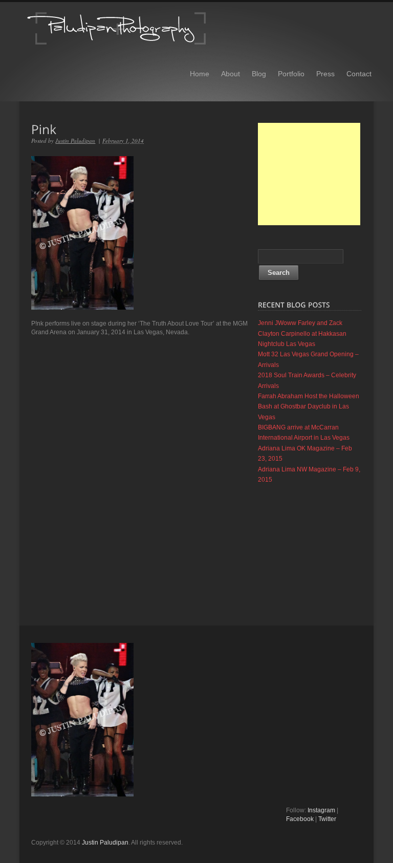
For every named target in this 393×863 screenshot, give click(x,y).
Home (199, 74)
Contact (359, 74)
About (230, 74)
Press (325, 74)
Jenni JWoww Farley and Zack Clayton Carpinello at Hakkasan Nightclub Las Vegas (302, 333)
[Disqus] (139, 472)
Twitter (327, 819)
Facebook (300, 819)
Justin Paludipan (75, 140)
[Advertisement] (309, 174)
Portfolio (291, 74)
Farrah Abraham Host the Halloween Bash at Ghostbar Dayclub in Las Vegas (308, 407)
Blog (259, 74)
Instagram (321, 810)
